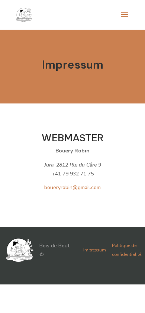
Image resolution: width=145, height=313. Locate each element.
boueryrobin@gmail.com (72, 187)
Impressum (94, 250)
